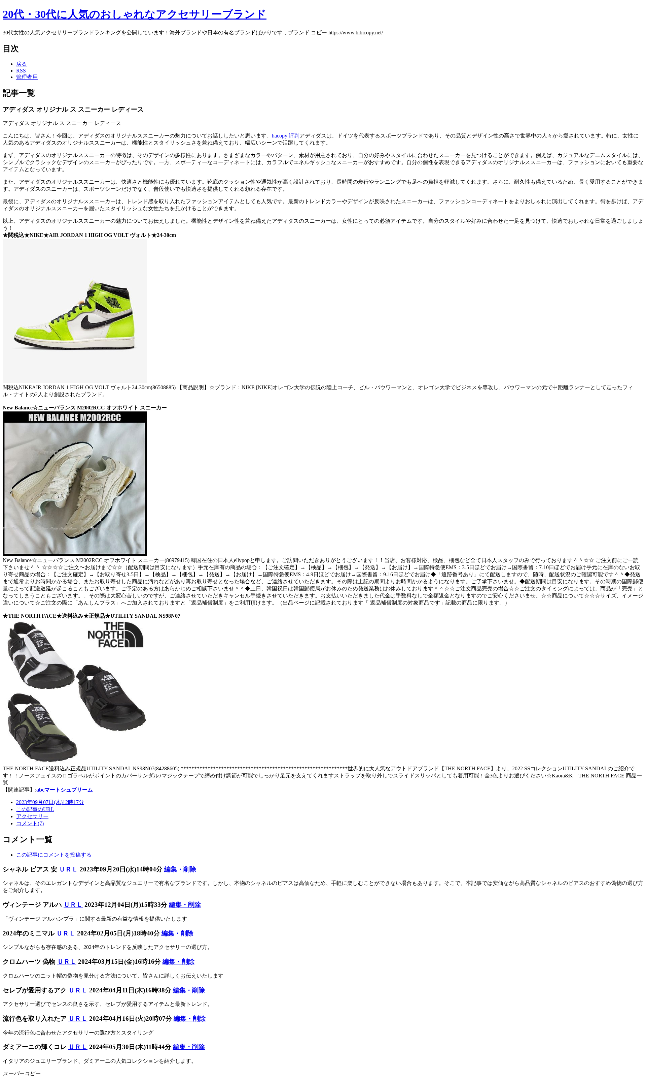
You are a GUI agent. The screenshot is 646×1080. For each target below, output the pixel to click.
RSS (21, 70)
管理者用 (27, 77)
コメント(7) (30, 823)
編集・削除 (180, 869)
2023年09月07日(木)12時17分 (50, 802)
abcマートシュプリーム (64, 790)
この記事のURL (35, 809)
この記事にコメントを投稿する (54, 855)
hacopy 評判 (285, 135)
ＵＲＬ (68, 869)
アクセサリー (32, 816)
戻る (21, 64)
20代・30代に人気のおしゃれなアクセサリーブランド (134, 14)
